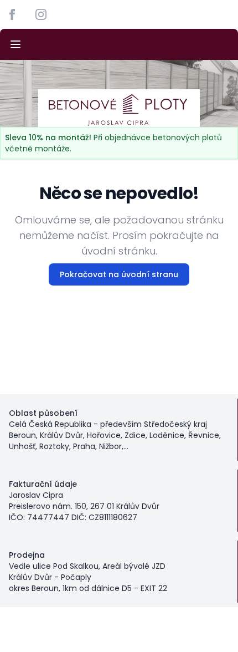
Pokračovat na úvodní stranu (119, 274)
